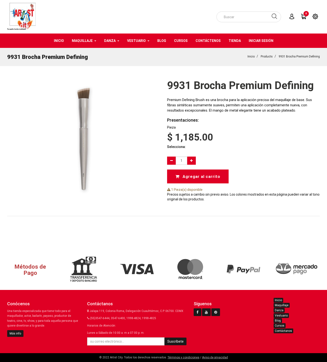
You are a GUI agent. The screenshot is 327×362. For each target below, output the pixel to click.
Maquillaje (281, 305)
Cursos (279, 325)
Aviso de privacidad (215, 357)
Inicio (251, 56)
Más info (15, 333)
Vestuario (281, 315)
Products (267, 56)
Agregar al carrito (200, 176)
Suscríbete (175, 341)
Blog (278, 320)
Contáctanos (283, 331)
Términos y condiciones (183, 357)
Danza (279, 310)
